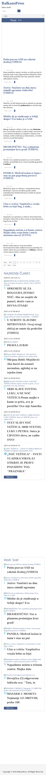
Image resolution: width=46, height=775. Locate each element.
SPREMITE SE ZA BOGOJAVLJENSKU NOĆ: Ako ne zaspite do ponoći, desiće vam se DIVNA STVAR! (22, 297)
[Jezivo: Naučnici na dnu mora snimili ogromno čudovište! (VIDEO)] (23, 579)
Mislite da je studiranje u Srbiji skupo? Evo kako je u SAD (20, 117)
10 (4, 265)
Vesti (13, 20)
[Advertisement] (23, 41)
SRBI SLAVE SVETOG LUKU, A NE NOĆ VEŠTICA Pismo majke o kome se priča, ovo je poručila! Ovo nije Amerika (24, 397)
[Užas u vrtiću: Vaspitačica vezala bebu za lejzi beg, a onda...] (23, 645)
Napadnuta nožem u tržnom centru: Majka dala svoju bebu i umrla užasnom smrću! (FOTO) (23, 233)
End (14, 265)
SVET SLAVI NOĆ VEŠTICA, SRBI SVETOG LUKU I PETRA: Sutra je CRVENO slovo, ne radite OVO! (24, 431)
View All (10, 477)
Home (5, 20)
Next (9, 265)
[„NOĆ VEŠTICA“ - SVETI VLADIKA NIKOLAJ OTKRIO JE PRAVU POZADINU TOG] (23, 450)
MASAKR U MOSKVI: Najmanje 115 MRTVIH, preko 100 (22, 698)
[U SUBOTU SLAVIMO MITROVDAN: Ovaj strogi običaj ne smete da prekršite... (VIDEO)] (23, 316)
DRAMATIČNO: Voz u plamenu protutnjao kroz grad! (23, 618)
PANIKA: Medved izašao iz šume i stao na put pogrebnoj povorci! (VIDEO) (22, 175)
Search (18, 11)
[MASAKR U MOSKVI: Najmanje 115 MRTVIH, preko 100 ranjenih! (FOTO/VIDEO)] (23, 689)
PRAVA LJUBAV (17, 345)
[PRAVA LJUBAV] (11, 342)
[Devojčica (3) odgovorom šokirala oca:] (19, 675)
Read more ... (8, 82)
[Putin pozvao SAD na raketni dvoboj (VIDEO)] (22, 564)
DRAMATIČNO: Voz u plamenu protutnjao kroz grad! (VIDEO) (21, 148)
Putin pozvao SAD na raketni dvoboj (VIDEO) (19, 60)
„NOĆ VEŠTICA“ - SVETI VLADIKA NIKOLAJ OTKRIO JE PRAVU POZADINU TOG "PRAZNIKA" (24, 463)
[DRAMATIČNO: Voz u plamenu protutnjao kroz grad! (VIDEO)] (23, 610)
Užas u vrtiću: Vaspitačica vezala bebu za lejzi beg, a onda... (21, 205)
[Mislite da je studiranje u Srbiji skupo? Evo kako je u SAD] (23, 594)
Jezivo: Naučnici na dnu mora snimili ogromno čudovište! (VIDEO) (19, 90)
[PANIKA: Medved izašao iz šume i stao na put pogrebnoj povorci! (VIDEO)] (23, 629)
